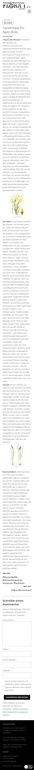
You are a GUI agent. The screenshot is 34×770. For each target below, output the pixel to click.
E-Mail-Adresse (10, 660)
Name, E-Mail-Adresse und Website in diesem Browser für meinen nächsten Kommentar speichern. (18, 685)
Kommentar (8, 620)
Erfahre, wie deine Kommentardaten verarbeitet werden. (15, 712)
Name (6, 649)
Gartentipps (8, 23)
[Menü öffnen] (29, 11)
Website (6, 671)
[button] (28, 767)
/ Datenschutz (12, 766)
